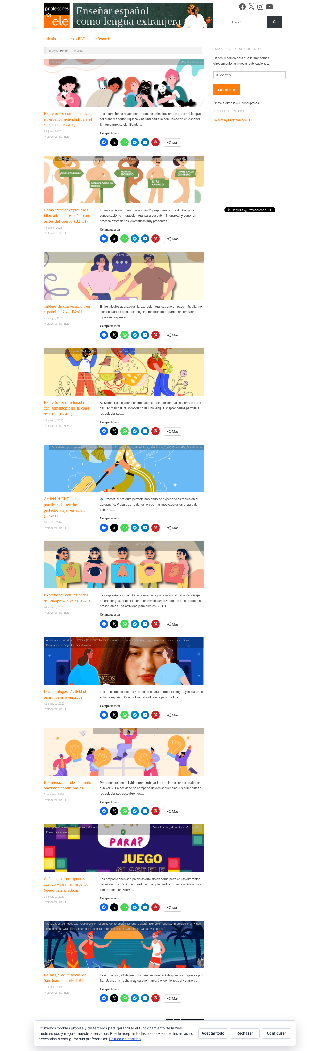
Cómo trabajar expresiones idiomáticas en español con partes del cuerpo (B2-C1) (66, 216)
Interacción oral (160, 62)
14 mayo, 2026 (53, 420)
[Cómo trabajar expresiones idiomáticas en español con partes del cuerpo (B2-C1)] (124, 181)
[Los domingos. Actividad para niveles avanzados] (124, 662)
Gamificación (145, 158)
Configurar (276, 1033)
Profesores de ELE (56, 136)
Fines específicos (178, 640)
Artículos (50, 39)
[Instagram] (260, 7)
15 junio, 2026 (53, 227)
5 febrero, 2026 (54, 794)
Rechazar (245, 1033)
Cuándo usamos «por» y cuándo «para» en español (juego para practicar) (66, 884)
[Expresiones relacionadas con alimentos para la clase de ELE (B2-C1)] (124, 373)
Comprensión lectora (99, 62)
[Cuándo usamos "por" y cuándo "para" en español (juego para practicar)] (124, 849)
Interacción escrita (90, 928)
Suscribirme (226, 89)
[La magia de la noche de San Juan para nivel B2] (124, 946)
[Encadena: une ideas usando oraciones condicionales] (124, 753)
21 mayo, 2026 (53, 318)
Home (64, 50)
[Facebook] (242, 7)
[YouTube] (269, 7)
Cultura (85, 351)
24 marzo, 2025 (54, 896)
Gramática (141, 62)
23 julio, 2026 (52, 131)
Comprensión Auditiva (94, 640)
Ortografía (178, 62)
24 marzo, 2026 (54, 607)
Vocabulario (194, 62)
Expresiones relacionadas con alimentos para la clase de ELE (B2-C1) (66, 408)
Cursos (76, 39)
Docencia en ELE (103, 158)
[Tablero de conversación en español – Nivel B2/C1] (124, 277)
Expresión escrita (132, 640)
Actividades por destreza (68, 62)
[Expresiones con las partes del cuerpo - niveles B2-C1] (124, 566)
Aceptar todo (213, 1033)
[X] (251, 7)
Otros (181, 158)
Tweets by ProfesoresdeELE (233, 120)
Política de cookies (125, 1039)
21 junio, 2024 (53, 987)
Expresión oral (123, 62)
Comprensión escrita (59, 827)
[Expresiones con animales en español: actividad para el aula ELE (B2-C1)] (124, 84)
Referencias (103, 39)
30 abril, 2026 (53, 522)
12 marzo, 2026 (54, 703)
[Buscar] (274, 22)
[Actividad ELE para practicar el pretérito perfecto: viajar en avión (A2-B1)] (124, 469)
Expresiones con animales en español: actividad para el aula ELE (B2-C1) (68, 119)
